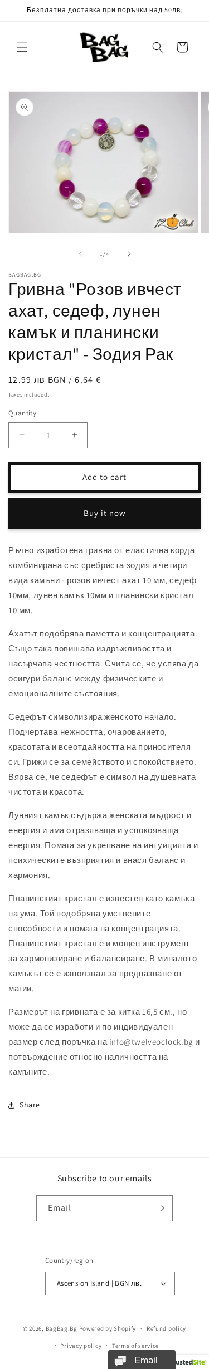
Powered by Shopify (108, 1328)
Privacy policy (80, 1346)
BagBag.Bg (61, 1328)
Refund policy (166, 1328)
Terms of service (135, 1346)
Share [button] (30, 1105)
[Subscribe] (160, 1208)
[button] (22, 47)
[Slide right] (129, 254)
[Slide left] (80, 254)
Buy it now (105, 513)
